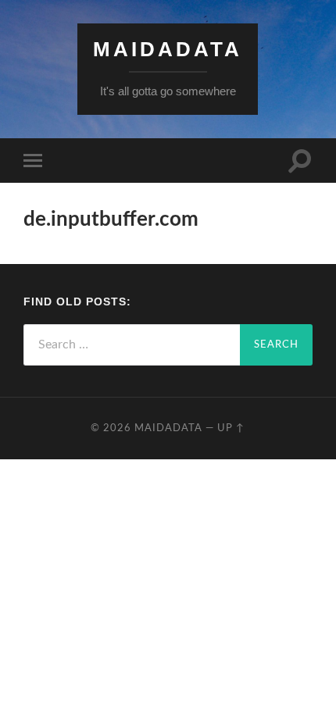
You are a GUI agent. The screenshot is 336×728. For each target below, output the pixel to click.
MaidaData (167, 49)
